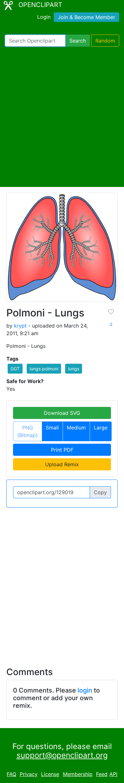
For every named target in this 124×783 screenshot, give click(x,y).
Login (44, 17)
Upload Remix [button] (62, 464)
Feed (101, 774)
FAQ (11, 774)
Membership (78, 774)
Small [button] (52, 427)
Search (77, 40)
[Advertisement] (62, 117)
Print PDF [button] (62, 450)
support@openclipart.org (62, 755)
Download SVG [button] (62, 413)
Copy (100, 492)
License (50, 774)
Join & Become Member (86, 17)
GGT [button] (15, 368)
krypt (20, 325)
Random (105, 40)
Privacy (29, 774)
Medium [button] (76, 427)
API (113, 774)
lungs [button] (73, 368)
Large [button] (100, 427)
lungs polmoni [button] (44, 368)
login (85, 690)
